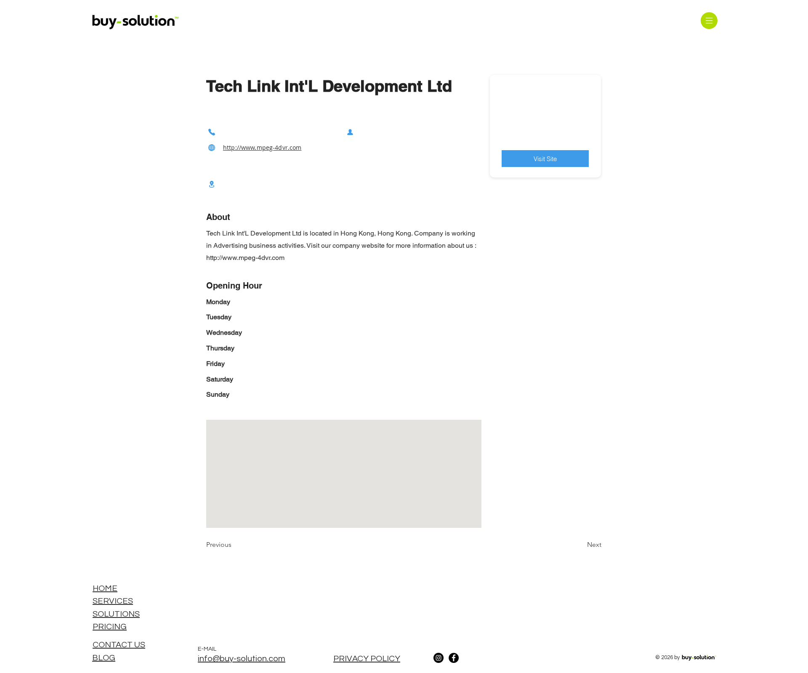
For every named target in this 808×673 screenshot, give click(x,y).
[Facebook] (454, 658)
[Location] (211, 184)
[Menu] (708, 20)
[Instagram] (438, 658)
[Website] (211, 147)
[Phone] (211, 131)
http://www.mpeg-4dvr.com (262, 147)
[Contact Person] (350, 131)
